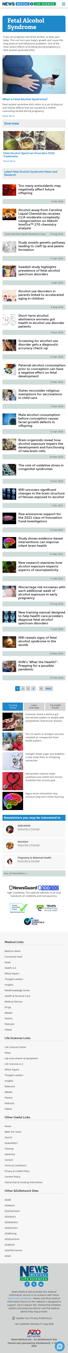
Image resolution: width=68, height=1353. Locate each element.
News (8, 962)
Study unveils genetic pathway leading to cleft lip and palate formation (41, 246)
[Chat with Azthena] (60, 1346)
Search (8, 1137)
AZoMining (11, 1233)
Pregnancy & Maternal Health (34, 857)
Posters (9, 1018)
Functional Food (13, 956)
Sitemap (9, 1148)
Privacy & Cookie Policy (17, 1171)
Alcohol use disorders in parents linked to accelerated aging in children (41, 294)
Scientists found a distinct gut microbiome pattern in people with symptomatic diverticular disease (44, 717)
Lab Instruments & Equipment (21, 1058)
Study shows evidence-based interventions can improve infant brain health (40, 542)
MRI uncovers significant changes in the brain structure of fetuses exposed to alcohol (41, 493)
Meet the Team (13, 1131)
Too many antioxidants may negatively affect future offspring (39, 189)
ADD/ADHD (24, 825)
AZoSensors (11, 1227)
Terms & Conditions (15, 1165)
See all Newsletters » (15, 873)
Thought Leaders (14, 979)
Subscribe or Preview (28, 829)
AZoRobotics (11, 1222)
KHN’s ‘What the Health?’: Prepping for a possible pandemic (38, 665)
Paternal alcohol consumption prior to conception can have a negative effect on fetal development (42, 370)
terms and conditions (20, 1298)
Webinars (10, 1086)
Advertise (10, 1154)
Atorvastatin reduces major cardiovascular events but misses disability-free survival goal (43, 777)
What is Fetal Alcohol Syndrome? (25, 99)
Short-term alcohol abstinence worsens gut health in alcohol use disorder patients (41, 321)
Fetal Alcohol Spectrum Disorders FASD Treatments (29, 155)
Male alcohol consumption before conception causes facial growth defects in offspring (39, 420)
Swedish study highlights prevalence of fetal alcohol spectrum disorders (39, 270)
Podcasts (9, 1024)
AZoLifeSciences (13, 1250)
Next (48, 688)
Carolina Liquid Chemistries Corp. (28, 234)
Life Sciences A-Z (14, 1063)
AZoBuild (10, 1244)
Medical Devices (13, 1001)
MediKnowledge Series (17, 990)
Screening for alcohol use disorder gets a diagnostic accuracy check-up (38, 344)
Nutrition (23, 841)
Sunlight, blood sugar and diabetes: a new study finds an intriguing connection (45, 757)
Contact (9, 1159)
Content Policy (12, 1176)
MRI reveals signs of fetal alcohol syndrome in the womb (37, 641)
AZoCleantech (12, 1211)
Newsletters (11, 1143)
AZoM (8, 1199)
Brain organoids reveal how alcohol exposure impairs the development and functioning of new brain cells (41, 445)
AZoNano (10, 1205)
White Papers (12, 973)
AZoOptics (10, 1216)
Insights (9, 984)
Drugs (8, 1007)
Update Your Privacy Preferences (33, 1318)
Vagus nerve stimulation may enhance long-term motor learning (44, 795)
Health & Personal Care (17, 996)
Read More (8, 116)
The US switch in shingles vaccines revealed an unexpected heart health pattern (44, 737)
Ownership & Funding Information (24, 1182)
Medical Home (12, 951)
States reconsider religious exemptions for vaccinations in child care (40, 394)
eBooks (8, 1012)
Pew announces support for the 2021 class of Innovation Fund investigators (40, 517)
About (8, 1126)
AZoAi (8, 1255)
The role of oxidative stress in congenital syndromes (41, 467)
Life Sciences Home (15, 1047)
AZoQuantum (12, 1239)
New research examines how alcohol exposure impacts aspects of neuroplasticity (40, 566)
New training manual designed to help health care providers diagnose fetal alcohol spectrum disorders (41, 617)
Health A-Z (10, 967)
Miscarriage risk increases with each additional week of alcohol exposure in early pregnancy (41, 592)
